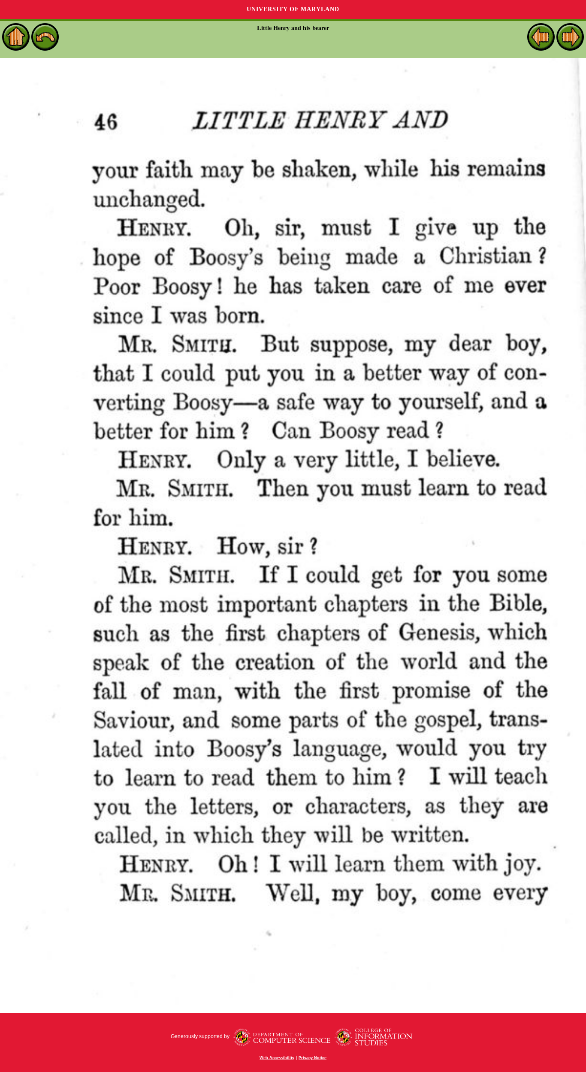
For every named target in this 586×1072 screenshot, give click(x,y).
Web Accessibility (277, 1058)
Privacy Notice (312, 1058)
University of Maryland (293, 9)
